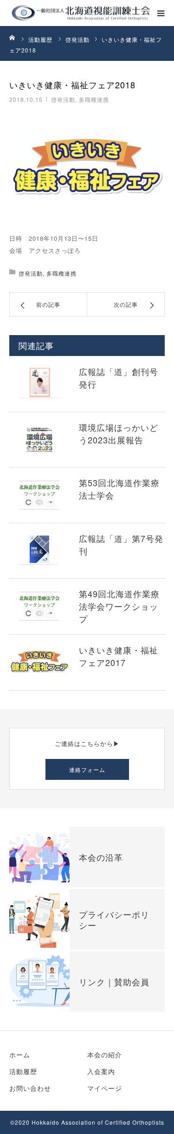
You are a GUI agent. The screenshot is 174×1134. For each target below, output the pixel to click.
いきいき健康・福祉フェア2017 (118, 656)
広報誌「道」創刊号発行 (118, 377)
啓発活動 (63, 99)
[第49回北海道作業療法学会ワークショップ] (39, 605)
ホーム (19, 1054)
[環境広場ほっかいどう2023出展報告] (39, 439)
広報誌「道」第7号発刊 (121, 544)
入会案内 (101, 1071)
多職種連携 (94, 99)
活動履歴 (23, 1071)
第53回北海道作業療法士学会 (119, 488)
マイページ (104, 1088)
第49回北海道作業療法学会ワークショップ (119, 606)
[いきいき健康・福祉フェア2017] (39, 662)
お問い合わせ (30, 1088)
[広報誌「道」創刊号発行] (39, 383)
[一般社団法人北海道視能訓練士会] (38, 13)
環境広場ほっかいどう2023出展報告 (118, 433)
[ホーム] (12, 37)
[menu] (161, 13)
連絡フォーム (87, 769)
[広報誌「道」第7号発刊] (39, 550)
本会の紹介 (104, 1054)
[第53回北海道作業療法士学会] (39, 494)
